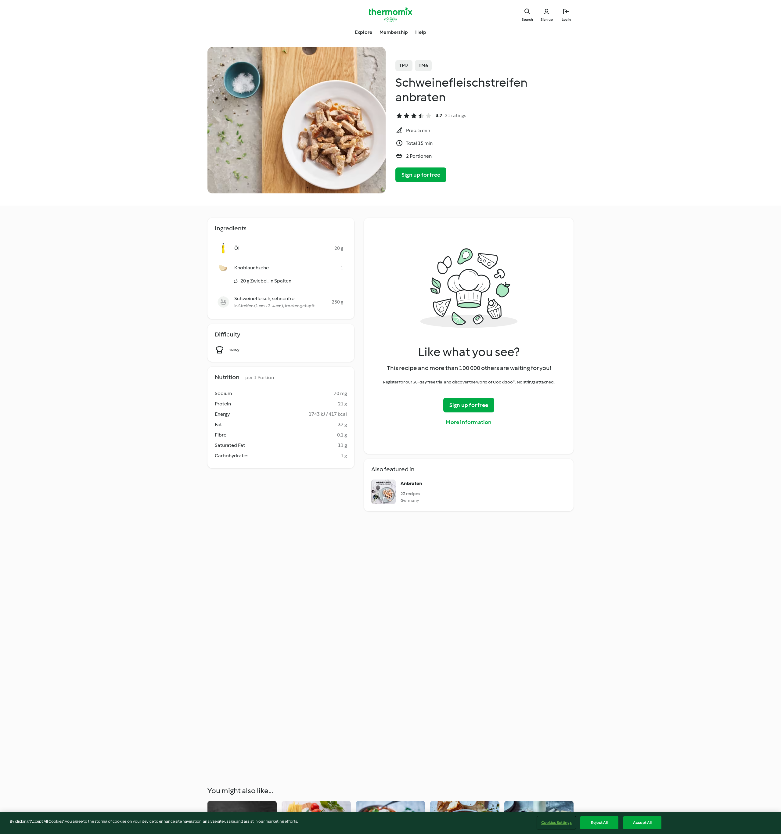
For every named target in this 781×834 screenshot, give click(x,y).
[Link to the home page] (390, 14)
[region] (390, 823)
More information (468, 422)
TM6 (423, 65)
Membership (394, 32)
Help (420, 32)
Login (566, 19)
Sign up (547, 19)
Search (527, 19)
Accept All (642, 822)
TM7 (404, 65)
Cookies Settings (556, 822)
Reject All (599, 822)
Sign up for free (420, 174)
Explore (363, 32)
